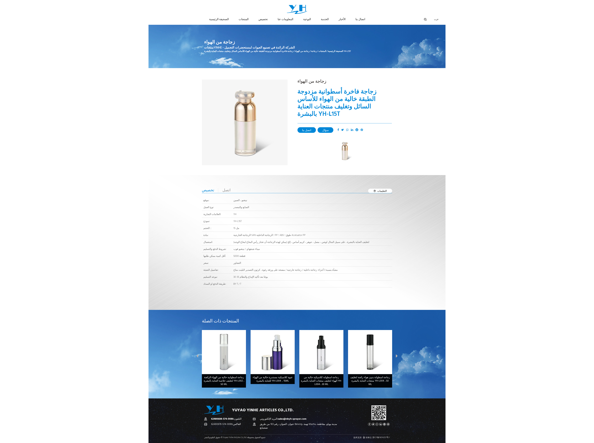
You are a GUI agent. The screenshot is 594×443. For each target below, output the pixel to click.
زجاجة (314, 51)
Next (396, 356)
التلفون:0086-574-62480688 (226, 419)
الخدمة (325, 19)
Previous (197, 356)
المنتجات (244, 19)
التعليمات (382, 191)
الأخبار (342, 19)
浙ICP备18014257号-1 (381, 437)
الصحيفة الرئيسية (219, 19)
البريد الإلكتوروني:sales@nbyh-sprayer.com (283, 419)
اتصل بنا (306, 130)
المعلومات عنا (285, 19)
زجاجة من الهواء (302, 51)
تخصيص (263, 19)
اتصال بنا (360, 19)
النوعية (307, 19)
